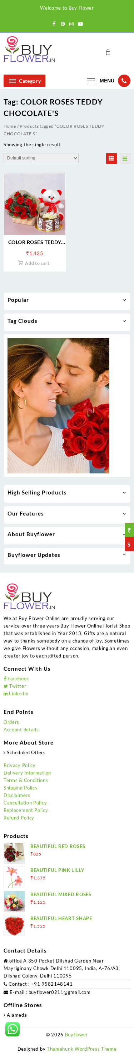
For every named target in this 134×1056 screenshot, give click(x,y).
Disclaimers (17, 795)
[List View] (125, 158)
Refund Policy (19, 818)
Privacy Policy (20, 765)
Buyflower (76, 1034)
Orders (11, 722)
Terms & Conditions (26, 780)
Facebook (17, 678)
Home (10, 126)
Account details (21, 729)
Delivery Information (27, 773)
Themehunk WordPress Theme (82, 1049)
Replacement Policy (26, 810)
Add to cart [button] (37, 263)
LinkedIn (18, 693)
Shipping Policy (21, 788)
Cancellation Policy (25, 803)
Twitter (17, 686)
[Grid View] (111, 158)
